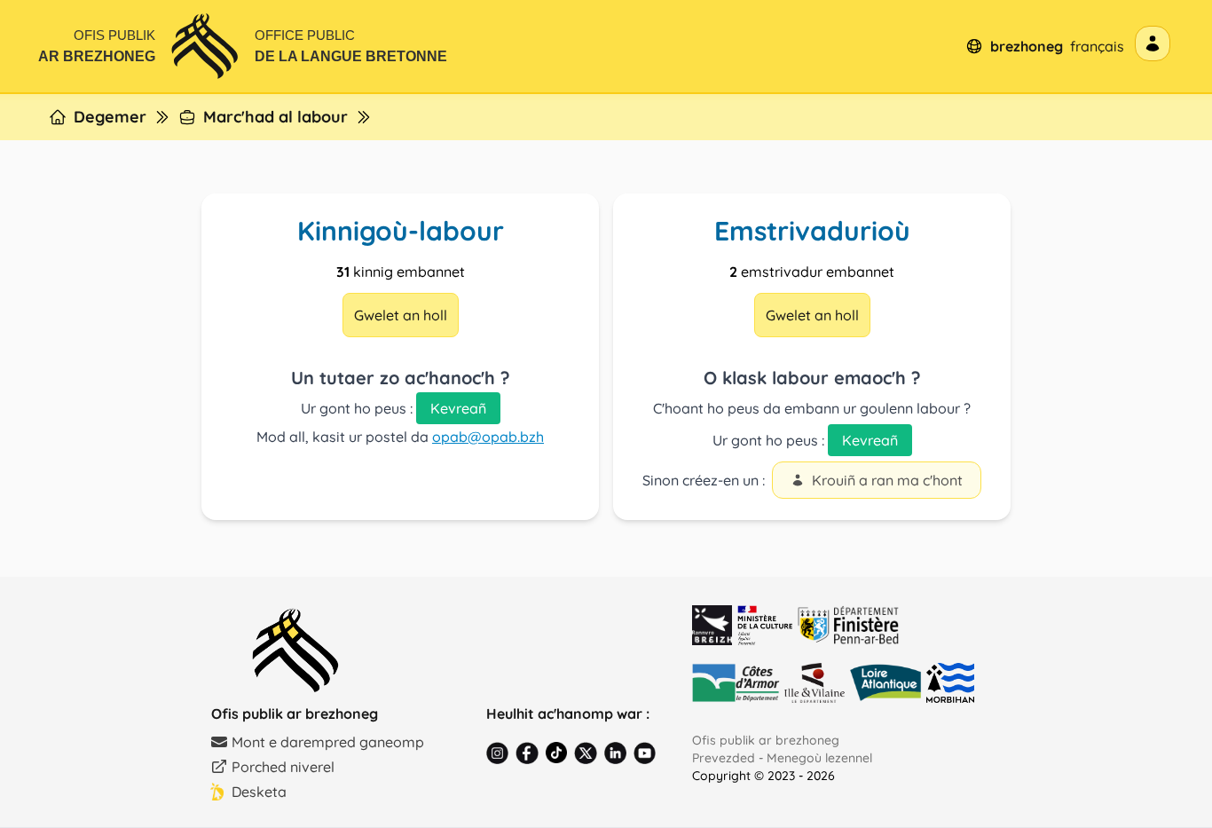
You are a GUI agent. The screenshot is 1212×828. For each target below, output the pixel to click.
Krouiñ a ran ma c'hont (887, 480)
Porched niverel (283, 767)
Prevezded (723, 758)
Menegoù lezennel (819, 758)
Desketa (259, 791)
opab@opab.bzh (488, 437)
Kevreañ (458, 408)
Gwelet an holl (400, 315)
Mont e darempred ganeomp (328, 742)
